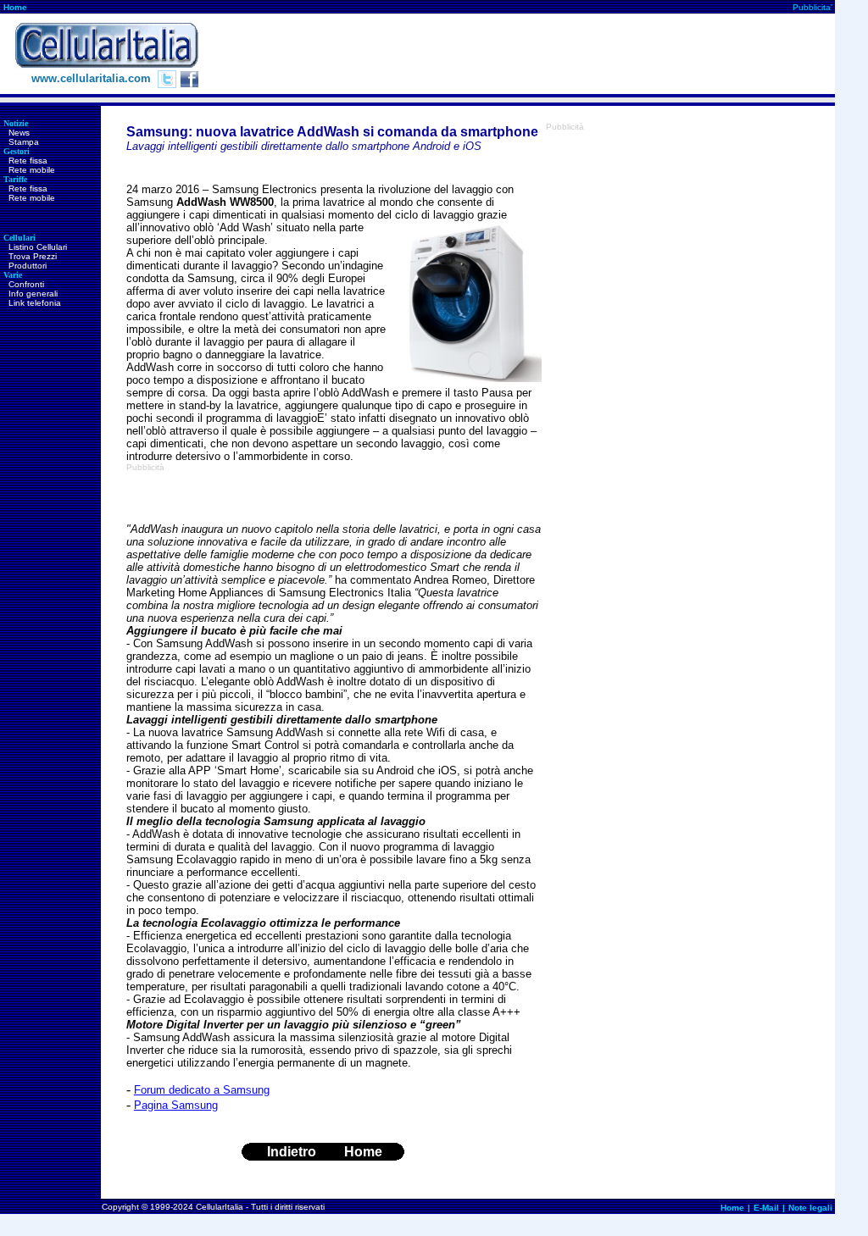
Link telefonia (34, 303)
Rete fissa (27, 160)
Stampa (23, 142)
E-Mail (766, 1207)
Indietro (291, 1152)
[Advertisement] (526, 54)
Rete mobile (31, 170)
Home (15, 7)
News (19, 132)
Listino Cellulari (37, 247)
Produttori (27, 265)
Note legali (810, 1207)
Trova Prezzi (32, 256)
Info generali (33, 293)
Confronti (26, 284)
